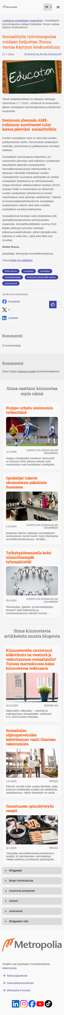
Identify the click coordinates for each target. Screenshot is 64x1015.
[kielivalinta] (47, 7)
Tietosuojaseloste (17, 975)
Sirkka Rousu (11, 271)
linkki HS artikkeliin (21, 260)
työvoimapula (11, 283)
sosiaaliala (28, 271)
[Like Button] (53, 304)
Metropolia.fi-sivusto (19, 990)
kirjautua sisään (27, 371)
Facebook (14, 301)
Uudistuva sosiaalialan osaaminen (22, 20)
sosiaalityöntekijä (13, 277)
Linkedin (13, 317)
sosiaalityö (45, 271)
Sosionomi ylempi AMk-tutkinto (41, 277)
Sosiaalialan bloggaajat (43, 54)
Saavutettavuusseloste (20, 983)
